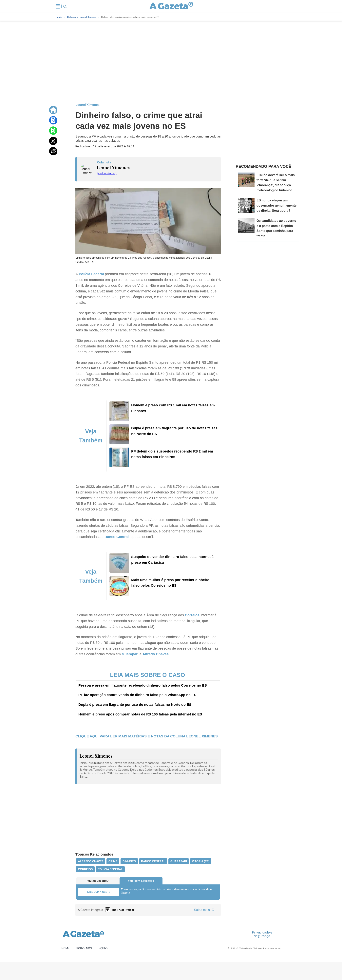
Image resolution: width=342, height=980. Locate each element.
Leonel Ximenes (88, 17)
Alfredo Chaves (155, 654)
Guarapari (130, 654)
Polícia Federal (91, 274)
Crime (112, 861)
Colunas (71, 17)
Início (59, 17)
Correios (192, 615)
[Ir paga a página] (53, 110)
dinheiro (129, 861)
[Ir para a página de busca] (65, 6)
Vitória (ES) (200, 861)
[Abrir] (58, 6)
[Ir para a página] (171, 6)
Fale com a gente (98, 892)
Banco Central (116, 537)
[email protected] (106, 173)
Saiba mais (202, 910)
